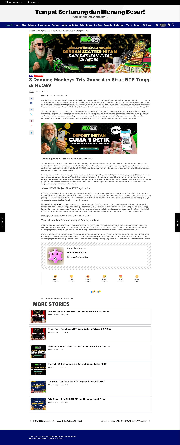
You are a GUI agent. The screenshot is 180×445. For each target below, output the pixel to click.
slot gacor (47, 298)
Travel (129, 25)
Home (8, 25)
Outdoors (32, 25)
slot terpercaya (69, 298)
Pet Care (98, 25)
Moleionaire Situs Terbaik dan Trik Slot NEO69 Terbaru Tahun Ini (79, 346)
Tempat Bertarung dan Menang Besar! (90, 11)
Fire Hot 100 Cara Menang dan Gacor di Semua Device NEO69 (78, 364)
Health (64, 25)
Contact (137, 25)
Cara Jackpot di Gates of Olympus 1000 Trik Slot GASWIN (70, 216)
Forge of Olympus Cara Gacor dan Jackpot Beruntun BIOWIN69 (78, 311)
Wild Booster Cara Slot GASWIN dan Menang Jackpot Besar (76, 399)
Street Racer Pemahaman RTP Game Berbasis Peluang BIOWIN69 (79, 329)
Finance (55, 25)
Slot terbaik (61, 298)
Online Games (86, 25)
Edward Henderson (34, 91)
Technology (119, 25)
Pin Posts (147, 25)
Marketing (73, 25)
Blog (24, 25)
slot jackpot (54, 298)
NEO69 (58, 204)
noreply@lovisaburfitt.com (80, 257)
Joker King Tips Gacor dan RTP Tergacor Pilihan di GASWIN (76, 381)
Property (108, 25)
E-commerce (44, 25)
